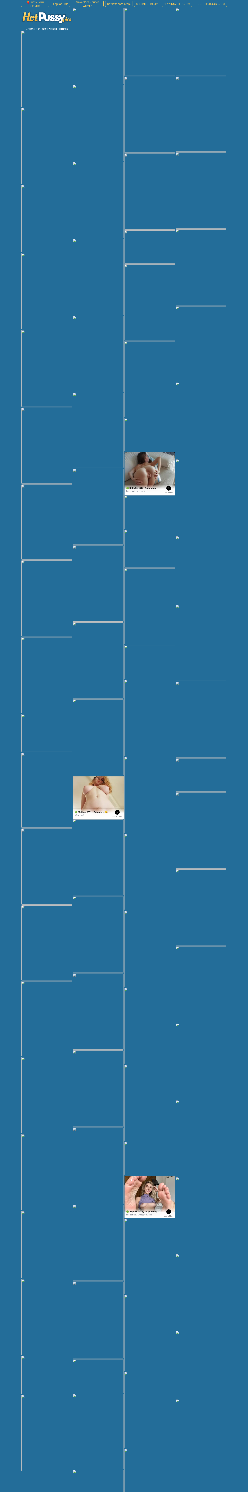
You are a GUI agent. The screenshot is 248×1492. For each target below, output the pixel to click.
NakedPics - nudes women (87, 4)
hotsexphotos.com (119, 4)
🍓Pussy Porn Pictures (35, 4)
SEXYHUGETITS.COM (177, 4)
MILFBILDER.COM (147, 4)
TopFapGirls (60, 4)
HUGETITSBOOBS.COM (210, 4)
